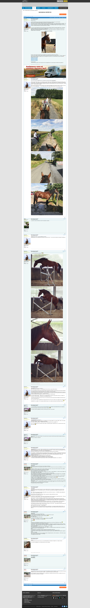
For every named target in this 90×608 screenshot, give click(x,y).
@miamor (32, 236)
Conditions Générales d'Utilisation (46, 606)
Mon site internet (27, 261)
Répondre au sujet (63, 14)
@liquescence (33, 436)
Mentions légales (38, 606)
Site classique (56, 606)
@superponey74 (33, 449)
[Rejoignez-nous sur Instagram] (66, 606)
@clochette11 (54, 80)
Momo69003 (25, 538)
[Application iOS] (55, 598)
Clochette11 (25, 463)
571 (31, 16)
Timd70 (25, 569)
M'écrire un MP (26, 29)
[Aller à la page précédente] (26, 16)
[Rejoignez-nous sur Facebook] (62, 606)
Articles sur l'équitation (27, 602)
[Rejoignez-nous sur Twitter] (64, 606)
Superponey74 (25, 434)
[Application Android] (62, 598)
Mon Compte (60, 1)
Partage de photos (26, 601)
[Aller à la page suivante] (32, 16)
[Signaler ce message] (63, 217)
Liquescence (25, 18)
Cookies (52, 606)
